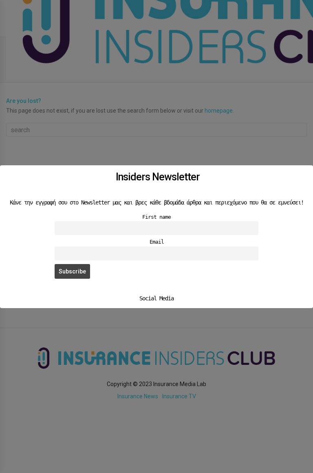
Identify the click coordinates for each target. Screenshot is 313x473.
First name (156, 217)
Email (157, 242)
